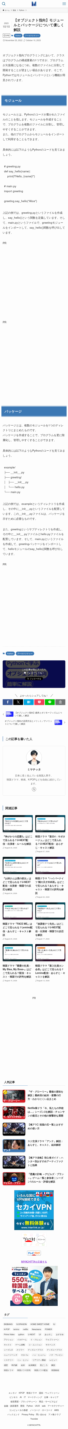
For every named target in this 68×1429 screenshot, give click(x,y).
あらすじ (48, 1334)
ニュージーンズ (10, 1354)
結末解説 (32, 1365)
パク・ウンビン (56, 1354)
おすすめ (60, 1334)
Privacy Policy (28, 1414)
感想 (6, 1365)
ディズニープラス (35, 1349)
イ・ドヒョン (36, 1339)
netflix (25, 1329)
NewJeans (36, 1329)
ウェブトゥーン (52, 1339)
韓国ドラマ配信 (41, 1370)
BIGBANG (8, 1324)
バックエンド (13, 1414)
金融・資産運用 (11, 1405)
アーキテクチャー (32, 35)
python (21, 1334)
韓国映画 (55, 1370)
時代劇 (14, 1365)
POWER (48, 1329)
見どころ (44, 1365)
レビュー (53, 1360)
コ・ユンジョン (35, 1344)
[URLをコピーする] (60, 702)
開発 (22, 1405)
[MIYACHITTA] (34, 4)
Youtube (34, 1418)
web (44, 1405)
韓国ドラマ (8, 1370)
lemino (16, 1329)
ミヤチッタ (34, 769)
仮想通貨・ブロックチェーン (23, 1401)
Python (18, 35)
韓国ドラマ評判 (24, 1370)
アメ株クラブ (54, 1414)
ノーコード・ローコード (41, 1410)
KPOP (22, 1392)
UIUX (37, 1405)
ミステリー (8, 1360)
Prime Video (9, 1334)
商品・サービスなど (48, 1401)
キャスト (8, 1344)
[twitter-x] (34, 789)
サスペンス (50, 1344)
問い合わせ (41, 1414)
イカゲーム (22, 1339)
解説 (53, 1365)
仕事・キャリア (51, 1397)
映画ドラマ (32, 1392)
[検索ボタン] (4, 4)
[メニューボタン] (64, 4)
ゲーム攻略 (20, 1344)
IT (25, 1397)
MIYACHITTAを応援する (34, 1261)
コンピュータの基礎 (18, 1410)
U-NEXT (31, 1334)
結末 (23, 1365)
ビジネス (13, 1397)
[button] (8, 702)
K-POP (7, 1329)
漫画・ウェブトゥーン (49, 1392)
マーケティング (35, 1397)
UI (40, 1334)
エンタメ (13, 1392)
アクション (8, 1339)
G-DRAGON (21, 1324)
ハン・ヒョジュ (39, 1354)
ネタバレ (25, 1354)
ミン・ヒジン (23, 1360)
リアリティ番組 (39, 1360)
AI (21, 1397)
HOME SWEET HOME (40, 1324)
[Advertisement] (34, 280)
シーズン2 (8, 1349)
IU (54, 1324)
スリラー (20, 1349)
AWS (56, 1410)
